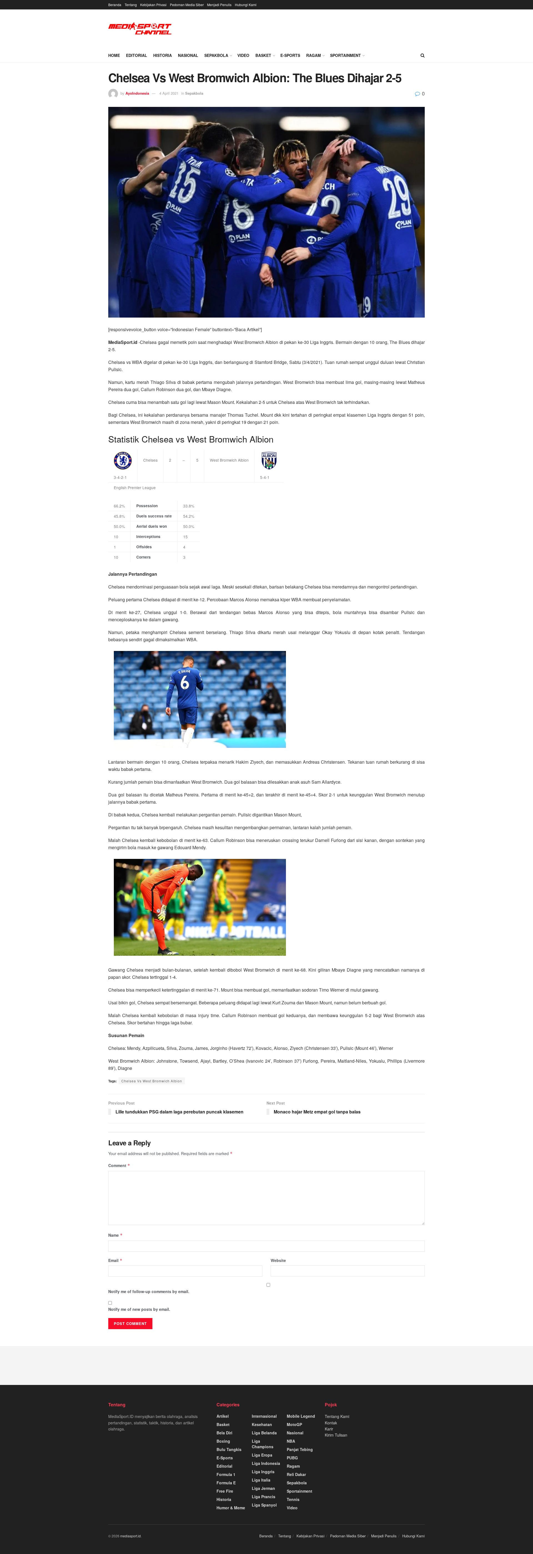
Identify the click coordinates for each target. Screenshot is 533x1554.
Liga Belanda (264, 1432)
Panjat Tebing (300, 1449)
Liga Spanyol (264, 1505)
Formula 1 (226, 1474)
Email (115, 1260)
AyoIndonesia (137, 93)
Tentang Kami (337, 1416)
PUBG (292, 1457)
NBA (291, 1441)
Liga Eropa (262, 1455)
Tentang (131, 4)
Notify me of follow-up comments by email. (148, 1291)
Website (278, 1260)
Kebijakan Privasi (153, 4)
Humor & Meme (231, 1507)
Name (115, 1235)
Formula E (226, 1482)
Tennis (293, 1499)
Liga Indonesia (266, 1463)
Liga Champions (262, 1443)
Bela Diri (224, 1432)
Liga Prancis (263, 1496)
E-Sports (290, 55)
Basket (263, 55)
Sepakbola (216, 55)
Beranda (114, 4)
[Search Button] (423, 55)
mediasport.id (130, 1535)
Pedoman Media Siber (187, 4)
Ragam (313, 55)
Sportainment (345, 55)
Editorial (136, 55)
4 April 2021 (168, 93)
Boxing (223, 1441)
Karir (329, 1429)
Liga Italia (261, 1480)
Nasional (188, 55)
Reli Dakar (296, 1474)
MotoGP (294, 1424)
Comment (119, 1165)
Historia (162, 55)
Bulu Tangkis (229, 1449)
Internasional (264, 1416)
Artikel (223, 1416)
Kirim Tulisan (336, 1435)
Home (114, 55)
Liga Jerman (263, 1488)
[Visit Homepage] (140, 29)
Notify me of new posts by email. (139, 1309)
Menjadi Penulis (219, 4)
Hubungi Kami (246, 4)
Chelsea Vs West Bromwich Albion (151, 1080)
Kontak (331, 1422)
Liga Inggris (263, 1471)
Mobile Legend (301, 1416)
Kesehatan (262, 1424)
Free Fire (225, 1491)
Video (243, 55)
